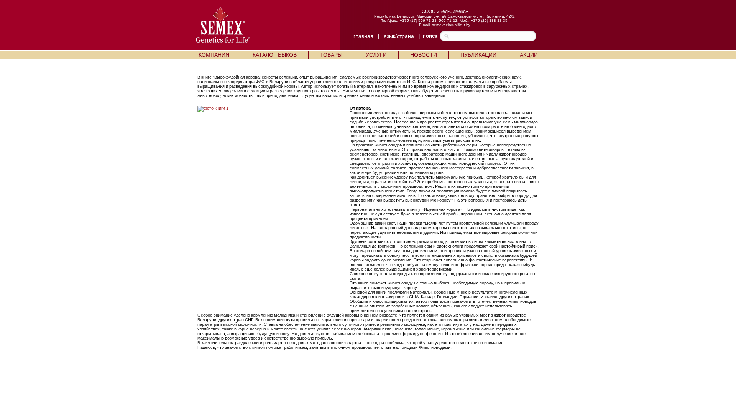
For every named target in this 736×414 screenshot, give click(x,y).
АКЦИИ (529, 55)
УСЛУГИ (376, 55)
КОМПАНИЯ (214, 55)
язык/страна (399, 36)
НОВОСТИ (423, 55)
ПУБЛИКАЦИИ (478, 55)
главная (363, 36)
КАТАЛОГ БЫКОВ (275, 55)
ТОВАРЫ (331, 55)
